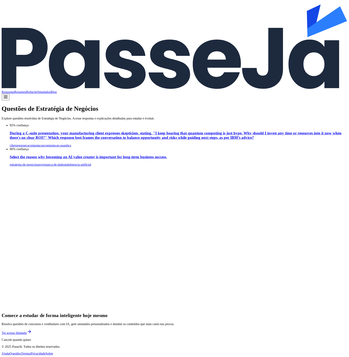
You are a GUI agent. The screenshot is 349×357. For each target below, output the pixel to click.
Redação (31, 92)
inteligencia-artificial (78, 164)
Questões (15, 353)
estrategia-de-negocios (24, 164)
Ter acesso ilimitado (14, 333)
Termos (26, 353)
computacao (36, 145)
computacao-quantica (57, 145)
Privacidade (38, 353)
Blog (53, 92)
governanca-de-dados (51, 164)
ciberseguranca (19, 145)
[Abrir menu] (6, 97)
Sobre (49, 353)
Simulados (43, 92)
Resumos (20, 92)
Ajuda (5, 353)
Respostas (8, 92)
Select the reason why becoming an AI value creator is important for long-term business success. (88, 157)
